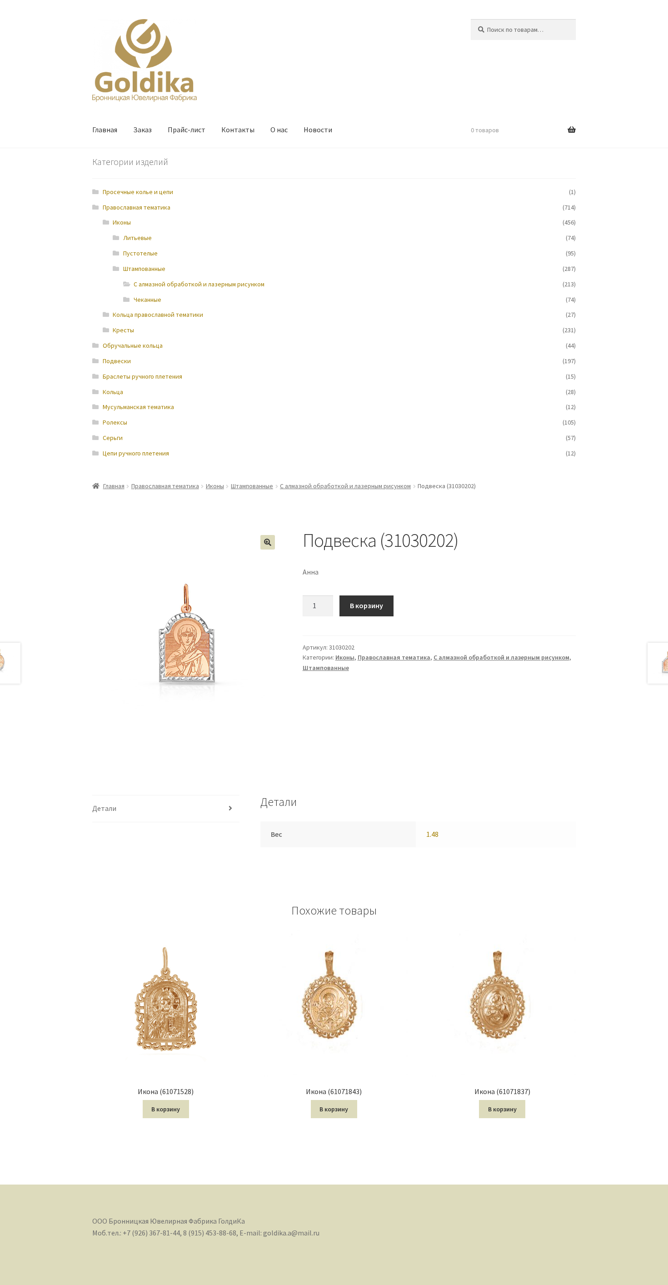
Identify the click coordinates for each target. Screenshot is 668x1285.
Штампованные (144, 269)
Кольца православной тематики (158, 314)
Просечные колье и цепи (138, 192)
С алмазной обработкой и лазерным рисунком (199, 284)
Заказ (142, 129)
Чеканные (147, 299)
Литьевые (137, 238)
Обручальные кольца (133, 345)
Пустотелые (140, 253)
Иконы (122, 222)
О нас (279, 129)
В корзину (366, 605)
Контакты (237, 129)
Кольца (113, 392)
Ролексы (115, 422)
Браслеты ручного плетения (142, 376)
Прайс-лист (186, 129)
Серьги (113, 438)
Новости (318, 129)
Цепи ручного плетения (136, 453)
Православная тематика (136, 207)
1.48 (432, 834)
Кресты (123, 330)
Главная (104, 129)
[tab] (165, 808)
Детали (104, 808)
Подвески (117, 361)
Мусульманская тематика (138, 407)
